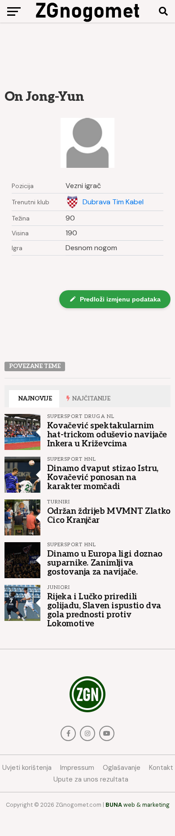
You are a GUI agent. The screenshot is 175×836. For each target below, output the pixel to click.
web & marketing (137, 805)
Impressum (77, 767)
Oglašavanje (121, 767)
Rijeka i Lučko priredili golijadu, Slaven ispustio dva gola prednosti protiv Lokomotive (104, 610)
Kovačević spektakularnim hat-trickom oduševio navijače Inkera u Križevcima (107, 435)
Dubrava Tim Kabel (113, 202)
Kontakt (161, 767)
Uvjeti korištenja (27, 767)
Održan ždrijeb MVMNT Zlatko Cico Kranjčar (109, 515)
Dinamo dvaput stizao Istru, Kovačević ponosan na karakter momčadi (102, 477)
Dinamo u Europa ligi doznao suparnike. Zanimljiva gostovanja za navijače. (104, 563)
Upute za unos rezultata (90, 779)
